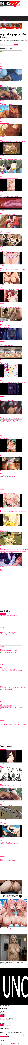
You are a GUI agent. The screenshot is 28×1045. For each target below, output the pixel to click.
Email (1, 1012)
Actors (4, 20)
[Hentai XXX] (10, 5)
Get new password (5, 1036)
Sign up (2, 1016)
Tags (4, 19)
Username (2, 1011)
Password (2, 1014)
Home (4, 16)
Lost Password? (7, 1025)
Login (2, 1025)
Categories (5, 18)
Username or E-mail (4, 1035)
